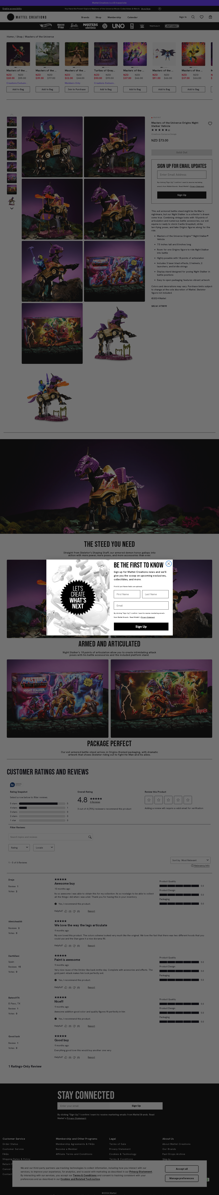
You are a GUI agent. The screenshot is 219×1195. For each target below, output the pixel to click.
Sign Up (141, 626)
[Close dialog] (169, 564)
